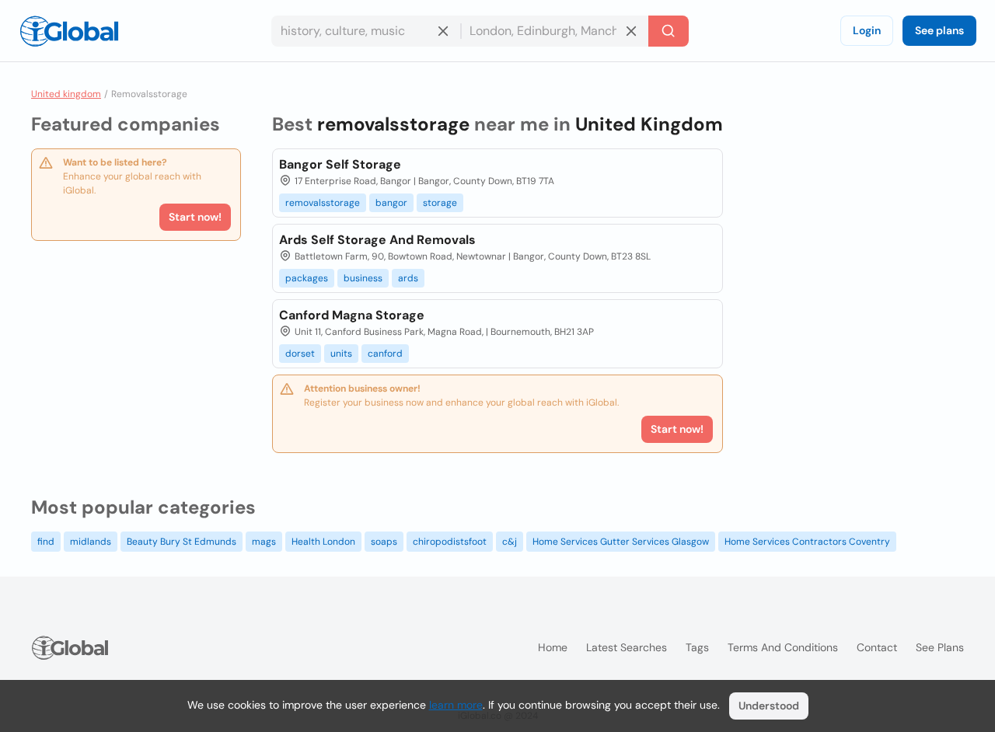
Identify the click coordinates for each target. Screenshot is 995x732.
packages (306, 278)
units (341, 353)
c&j (509, 541)
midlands (90, 541)
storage (440, 203)
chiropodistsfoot (450, 541)
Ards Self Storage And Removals (377, 240)
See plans (939, 30)
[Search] (668, 31)
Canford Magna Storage (351, 315)
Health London (323, 541)
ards (408, 278)
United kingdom (66, 94)
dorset (300, 353)
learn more (456, 705)
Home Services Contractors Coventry (807, 541)
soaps (384, 541)
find (45, 541)
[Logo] (69, 31)
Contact (877, 647)
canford (385, 353)
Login (867, 30)
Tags (697, 647)
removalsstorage (322, 203)
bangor (391, 203)
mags (264, 541)
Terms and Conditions (783, 647)
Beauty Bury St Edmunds (181, 541)
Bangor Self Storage (340, 164)
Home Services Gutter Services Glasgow (620, 541)
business (363, 278)
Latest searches (626, 647)
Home (552, 647)
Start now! (195, 217)
